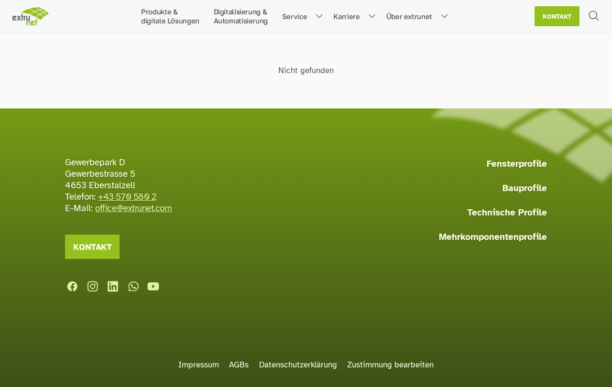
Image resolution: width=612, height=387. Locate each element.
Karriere (346, 16)
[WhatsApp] (133, 287)
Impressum (198, 365)
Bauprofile (525, 188)
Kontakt (557, 16)
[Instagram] (93, 287)
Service (294, 16)
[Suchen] (594, 15)
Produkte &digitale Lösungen (170, 16)
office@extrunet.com (133, 208)
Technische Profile (507, 212)
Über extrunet (409, 16)
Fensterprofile (517, 164)
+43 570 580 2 (127, 197)
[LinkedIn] (113, 287)
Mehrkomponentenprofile (493, 237)
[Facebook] (72, 287)
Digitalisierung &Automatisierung (241, 16)
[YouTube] (153, 287)
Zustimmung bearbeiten (390, 365)
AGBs (239, 365)
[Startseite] (30, 16)
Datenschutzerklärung (298, 365)
